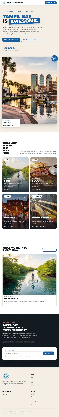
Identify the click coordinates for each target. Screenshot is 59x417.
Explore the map (11, 39)
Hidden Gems (34, 385)
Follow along (50, 2)
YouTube (33, 399)
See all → (4, 394)
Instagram (33, 394)
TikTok (33, 397)
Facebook (33, 401)
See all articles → (49, 249)
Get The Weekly (10, 350)
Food (32, 380)
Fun (32, 377)
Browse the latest (30, 39)
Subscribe (48, 353)
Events (32, 382)
